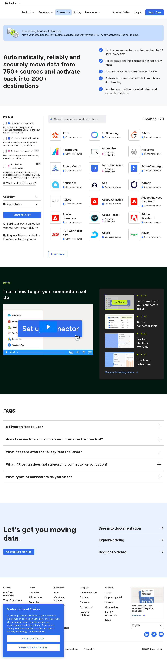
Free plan (34, 602)
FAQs (108, 619)
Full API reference (111, 613)
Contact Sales (121, 12)
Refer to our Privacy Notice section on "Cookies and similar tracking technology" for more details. (30, 628)
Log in (138, 12)
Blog (56, 592)
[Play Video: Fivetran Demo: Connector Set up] (48, 326)
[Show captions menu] (71, 352)
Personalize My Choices (33, 647)
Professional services (61, 629)
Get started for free (19, 551)
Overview (34, 592)
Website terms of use (67, 649)
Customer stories (59, 599)
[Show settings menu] (84, 352)
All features (35, 597)
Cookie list (89, 649)
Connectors (63, 12)
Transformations (12, 600)
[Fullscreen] (90, 352)
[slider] (42, 352)
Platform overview (8, 594)
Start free (154, 12)
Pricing (77, 12)
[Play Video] (6, 352)
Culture (84, 597)
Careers (84, 602)
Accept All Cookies (33, 638)
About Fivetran (88, 592)
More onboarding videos (119, 372)
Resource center (59, 607)
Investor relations (85, 613)
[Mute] (77, 352)
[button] (12, 3)
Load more (57, 254)
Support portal (113, 597)
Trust (108, 592)
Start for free (22, 214)
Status (109, 602)
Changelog (111, 607)
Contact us (86, 607)
